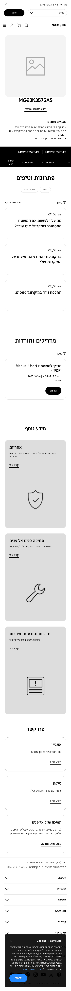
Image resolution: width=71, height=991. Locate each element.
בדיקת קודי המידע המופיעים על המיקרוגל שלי (39, 127)
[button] (35, 223)
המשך (14, 12)
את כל (45, 190)
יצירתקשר (11, 162)
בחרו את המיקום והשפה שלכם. (53, 4)
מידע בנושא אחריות (35, 109)
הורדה (53, 390)
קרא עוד (14, 465)
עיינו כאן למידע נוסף (32, 969)
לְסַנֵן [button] (59, 353)
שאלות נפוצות (29, 190)
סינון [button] (59, 202)
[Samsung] (61, 25)
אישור (18, 978)
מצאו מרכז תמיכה (51, 843)
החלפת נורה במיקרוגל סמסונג (48, 138)
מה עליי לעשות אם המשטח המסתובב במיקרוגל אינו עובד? (36, 132)
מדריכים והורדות (49, 162)
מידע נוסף (27, 162)
